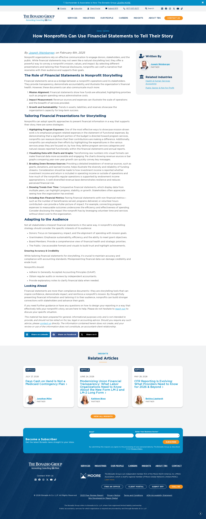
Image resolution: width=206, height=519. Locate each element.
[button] (149, 8)
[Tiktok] (182, 9)
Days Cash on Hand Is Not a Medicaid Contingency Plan (45, 383)
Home (99, 31)
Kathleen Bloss (98, 399)
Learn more (109, 480)
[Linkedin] (162, 9)
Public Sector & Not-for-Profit (160, 88)
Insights (106, 31)
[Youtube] (178, 9)
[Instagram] (170, 9)
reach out (120, 309)
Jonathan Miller (44, 399)
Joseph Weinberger (41, 52)
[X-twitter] (174, 9)
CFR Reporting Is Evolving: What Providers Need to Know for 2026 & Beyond (156, 384)
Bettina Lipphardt (154, 399)
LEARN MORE (123, 3)
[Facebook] (166, 9)
